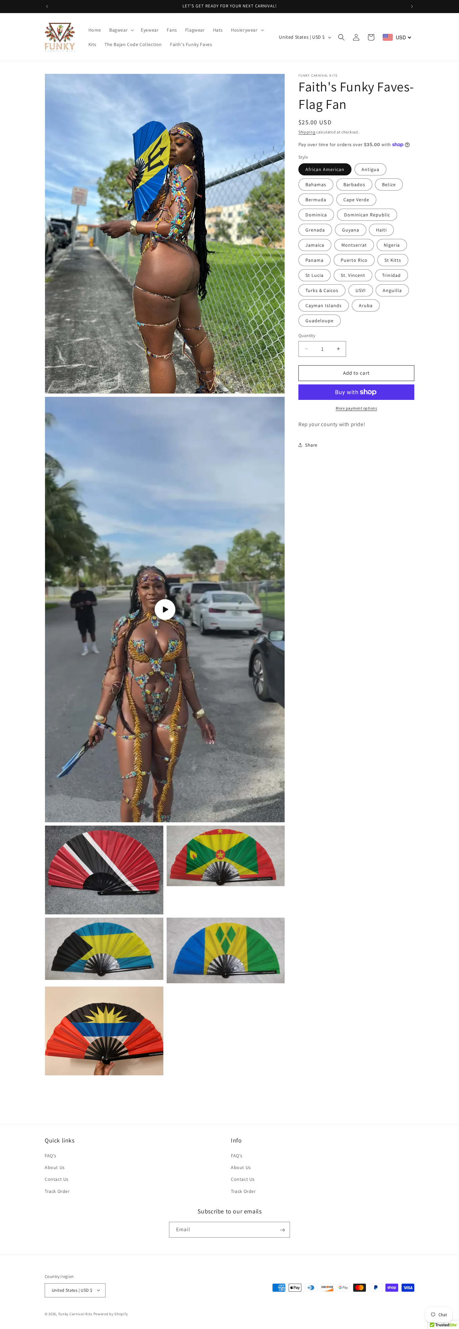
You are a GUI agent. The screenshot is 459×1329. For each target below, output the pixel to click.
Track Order (57, 1191)
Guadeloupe (319, 321)
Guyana (350, 230)
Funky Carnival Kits (75, 1313)
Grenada (315, 230)
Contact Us (57, 1179)
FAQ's (50, 1156)
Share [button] (311, 445)
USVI (361, 290)
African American (324, 169)
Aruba (366, 305)
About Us (55, 1168)
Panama (314, 260)
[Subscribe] (282, 1230)
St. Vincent (353, 275)
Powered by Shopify (110, 1313)
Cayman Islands (323, 305)
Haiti (381, 230)
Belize (389, 184)
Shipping (307, 131)
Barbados (354, 184)
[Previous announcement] (47, 6)
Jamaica (314, 245)
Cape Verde (356, 200)
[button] (121, 30)
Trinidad (391, 275)
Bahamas (315, 184)
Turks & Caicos (321, 290)
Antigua (370, 169)
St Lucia (314, 275)
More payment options (356, 408)
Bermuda (315, 200)
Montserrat (354, 245)
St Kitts (392, 260)
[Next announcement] (412, 6)
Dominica (316, 215)
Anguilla (392, 290)
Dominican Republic (367, 215)
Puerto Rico (354, 260)
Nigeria (392, 245)
